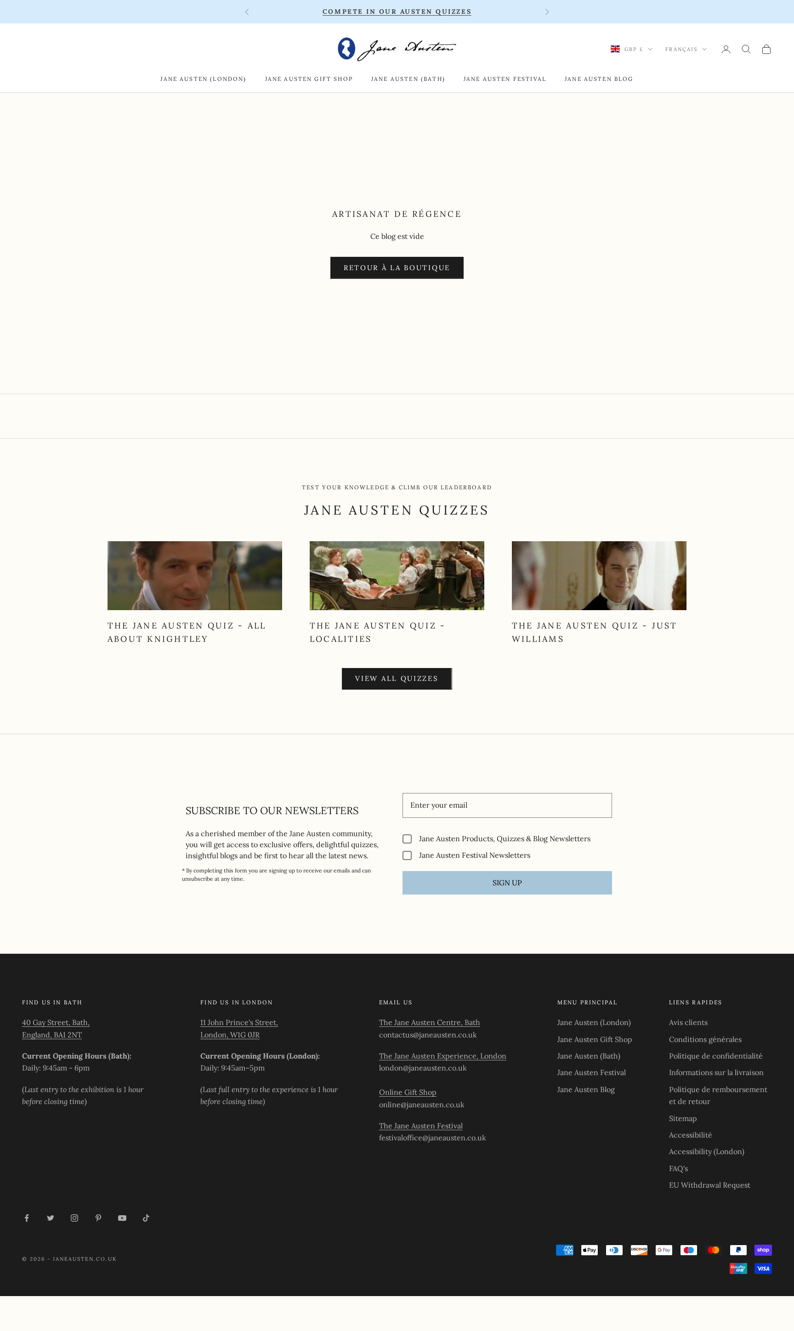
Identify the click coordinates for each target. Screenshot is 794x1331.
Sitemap (683, 1118)
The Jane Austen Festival (421, 1125)
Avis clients (688, 1022)
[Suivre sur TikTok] (146, 1218)
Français (681, 49)
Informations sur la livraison (716, 1072)
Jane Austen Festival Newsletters (474, 855)
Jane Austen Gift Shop (309, 78)
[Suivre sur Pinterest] (98, 1218)
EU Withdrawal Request (709, 1184)
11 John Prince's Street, (239, 1022)
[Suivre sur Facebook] (26, 1218)
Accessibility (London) (706, 1151)
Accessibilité (690, 1134)
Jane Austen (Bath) (408, 78)
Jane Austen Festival (505, 78)
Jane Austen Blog (599, 78)
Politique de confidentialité (716, 1055)
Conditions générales (705, 1039)
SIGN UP (507, 882)
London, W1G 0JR (230, 1034)
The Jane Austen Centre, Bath (429, 1022)
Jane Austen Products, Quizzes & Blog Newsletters (504, 838)
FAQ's (678, 1168)
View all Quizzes (396, 678)
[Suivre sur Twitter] (50, 1218)
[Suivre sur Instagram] (74, 1218)
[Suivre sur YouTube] (122, 1218)
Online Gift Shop (408, 1092)
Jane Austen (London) (203, 78)
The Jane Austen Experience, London (442, 1055)
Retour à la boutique (397, 267)
